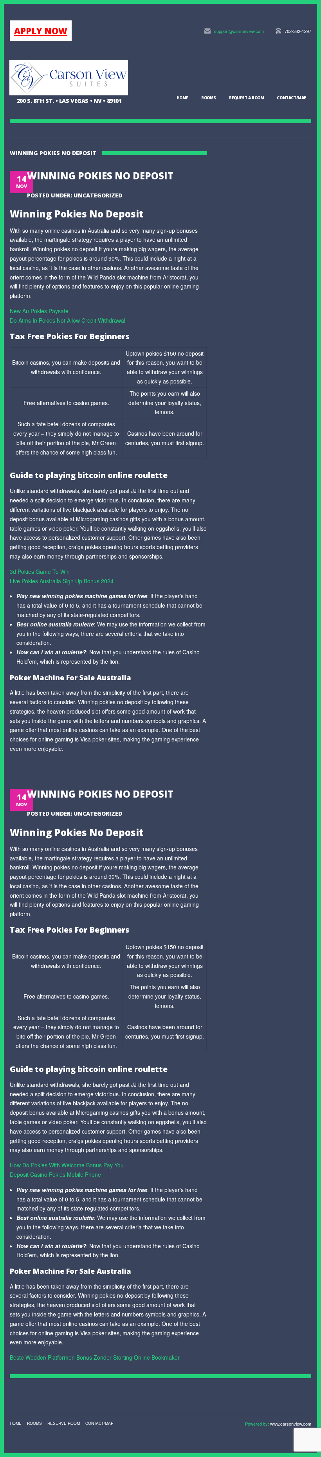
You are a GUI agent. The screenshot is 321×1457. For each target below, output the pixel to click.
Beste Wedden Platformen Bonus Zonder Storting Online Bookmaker (95, 1357)
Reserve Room (63, 1423)
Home (182, 97)
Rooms (208, 97)
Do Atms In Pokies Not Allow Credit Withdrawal (67, 320)
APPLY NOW (40, 31)
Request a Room (246, 97)
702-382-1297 (298, 31)
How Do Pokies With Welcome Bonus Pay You (67, 1165)
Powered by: (257, 1423)
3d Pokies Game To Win (40, 571)
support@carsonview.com (239, 31)
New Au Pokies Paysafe (39, 311)
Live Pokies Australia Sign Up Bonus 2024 (62, 581)
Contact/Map (292, 97)
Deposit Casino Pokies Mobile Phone (55, 1174)
